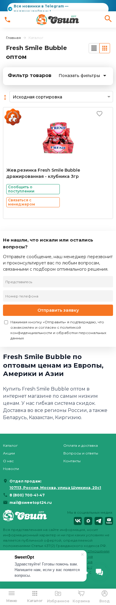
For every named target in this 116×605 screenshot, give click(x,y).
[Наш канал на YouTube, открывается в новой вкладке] (109, 521)
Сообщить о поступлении (21, 189)
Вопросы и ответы (80, 453)
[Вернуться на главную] (25, 517)
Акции (9, 453)
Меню (11, 600)
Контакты (72, 461)
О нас (8, 461)
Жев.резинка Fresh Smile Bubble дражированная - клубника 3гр (43, 173)
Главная (13, 37)
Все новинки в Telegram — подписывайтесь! (41, 9)
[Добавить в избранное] (99, 113)
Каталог (10, 445)
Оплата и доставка (80, 445)
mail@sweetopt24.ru (31, 502)
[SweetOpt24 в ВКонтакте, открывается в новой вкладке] (78, 521)
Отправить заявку (58, 310)
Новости (11, 468)
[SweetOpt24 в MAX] (88, 521)
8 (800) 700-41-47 (27, 495)
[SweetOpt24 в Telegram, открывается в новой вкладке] (99, 521)
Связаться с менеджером (21, 202)
